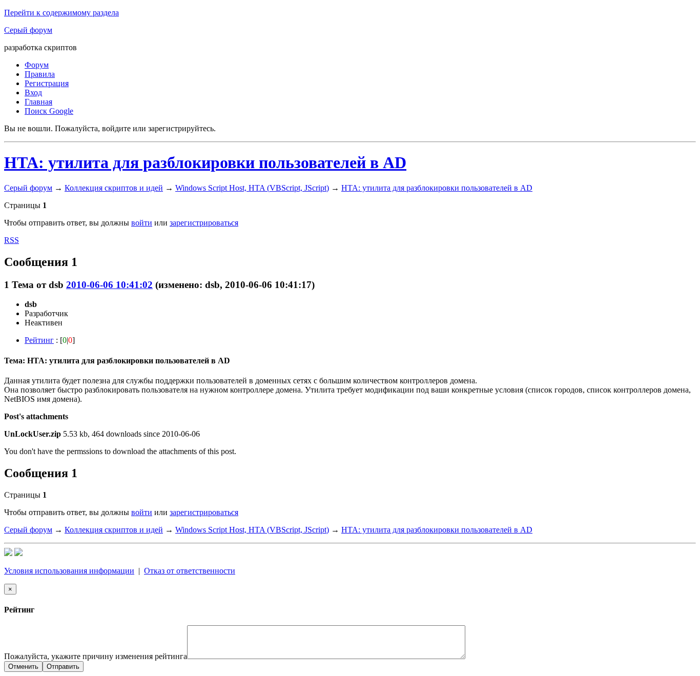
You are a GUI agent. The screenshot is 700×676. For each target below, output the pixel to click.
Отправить (63, 666)
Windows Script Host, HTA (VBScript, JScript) (252, 187)
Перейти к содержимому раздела (61, 12)
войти (141, 222)
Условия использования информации (69, 570)
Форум (37, 64)
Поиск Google (49, 111)
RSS (11, 240)
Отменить (23, 666)
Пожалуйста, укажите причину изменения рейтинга (95, 656)
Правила (40, 74)
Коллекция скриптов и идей (114, 187)
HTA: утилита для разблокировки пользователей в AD (205, 162)
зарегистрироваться (204, 222)
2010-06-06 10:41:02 (109, 284)
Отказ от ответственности (189, 570)
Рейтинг (39, 340)
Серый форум (28, 30)
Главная (38, 101)
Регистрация (47, 83)
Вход (33, 92)
